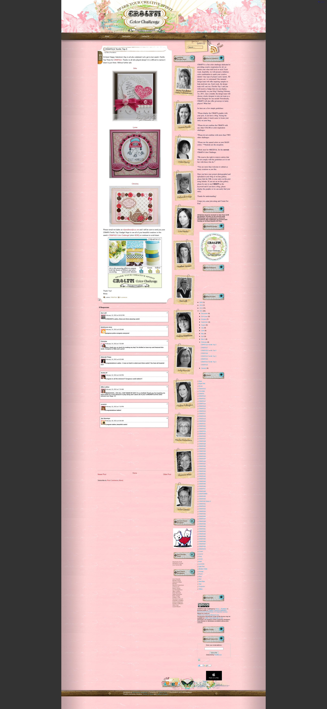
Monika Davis (176, 580)
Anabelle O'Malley (177, 600)
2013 (201, 305)
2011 (201, 311)
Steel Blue (202, 581)
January (204, 368)
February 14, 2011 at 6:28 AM (114, 329)
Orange (201, 571)
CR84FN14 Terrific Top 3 (116, 49)
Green (201, 559)
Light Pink (202, 566)
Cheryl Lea (175, 586)
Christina (135, 184)
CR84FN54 (202, 511)
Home (107, 36)
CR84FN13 (202, 403)
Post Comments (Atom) (115, 480)
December (204, 313)
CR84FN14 (118, 60)
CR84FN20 (202, 421)
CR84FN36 (202, 461)
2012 (201, 308)
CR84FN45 (202, 484)
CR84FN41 (202, 474)
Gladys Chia (176, 597)
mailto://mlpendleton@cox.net (214, 618)
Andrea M (104, 373)
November (204, 316)
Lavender (202, 564)
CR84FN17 (204, 347)
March (203, 339)
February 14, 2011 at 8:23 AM (114, 359)
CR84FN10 (202, 396)
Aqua (200, 381)
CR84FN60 (202, 526)
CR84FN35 (202, 458)
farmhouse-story (106, 327)
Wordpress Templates (140, 692)
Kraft (200, 561)
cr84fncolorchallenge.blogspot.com (208, 615)
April (202, 336)
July (202, 328)
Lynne (135, 127)
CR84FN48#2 (203, 493)
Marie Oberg (176, 588)
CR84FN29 (202, 443)
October (204, 319)
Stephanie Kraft (177, 562)
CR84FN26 (202, 436)
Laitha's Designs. (163, 694)
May (202, 333)
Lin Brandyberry (177, 589)
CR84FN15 (204, 359)
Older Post (167, 474)
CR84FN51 (202, 504)
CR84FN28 (202, 441)
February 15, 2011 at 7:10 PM (114, 406)
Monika (174, 583)
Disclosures (126, 36)
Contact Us (145, 36)
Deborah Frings (106, 357)
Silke (135, 68)
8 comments (123, 297)
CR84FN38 (202, 466)
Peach (201, 574)
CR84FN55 (202, 514)
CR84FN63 (202, 534)
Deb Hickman (176, 593)
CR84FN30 (202, 446)
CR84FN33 (202, 453)
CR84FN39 (202, 469)
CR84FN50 (202, 499)
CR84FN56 (202, 516)
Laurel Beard (176, 606)
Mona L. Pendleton (221, 609)
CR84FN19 (202, 418)
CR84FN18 (202, 416)
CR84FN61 (202, 529)
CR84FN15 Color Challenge (119, 235)
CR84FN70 (202, 549)
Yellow (200, 589)
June (203, 330)
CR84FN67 (202, 544)
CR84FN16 (204, 353)
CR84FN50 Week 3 (205, 501)
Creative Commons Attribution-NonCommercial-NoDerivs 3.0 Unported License (212, 611)
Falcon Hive (162, 692)
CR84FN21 (202, 423)
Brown (201, 386)
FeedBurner (218, 655)
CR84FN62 (202, 531)
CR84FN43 (202, 479)
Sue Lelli (104, 313)
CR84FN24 (202, 431)
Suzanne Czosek (177, 563)
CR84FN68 (202, 546)
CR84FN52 (202, 506)
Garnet (201, 554)
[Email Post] (98, 300)
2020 (201, 302)
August (203, 325)
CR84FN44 (202, 481)
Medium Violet (203, 569)
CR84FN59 (202, 524)
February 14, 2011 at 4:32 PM (114, 375)
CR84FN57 (202, 519)
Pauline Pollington (177, 603)
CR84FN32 (202, 451)
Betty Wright (176, 596)
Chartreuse (202, 388)
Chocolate (202, 391)
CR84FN (201, 393)
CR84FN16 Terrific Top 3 (208, 344)
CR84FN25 (202, 433)
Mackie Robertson (178, 585)
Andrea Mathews (177, 602)
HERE (136, 235)
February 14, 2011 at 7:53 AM (114, 343)
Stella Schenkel (177, 594)
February (204, 342)
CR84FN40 (202, 471)
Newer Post (102, 474)
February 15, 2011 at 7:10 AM (114, 389)
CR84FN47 (202, 488)
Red (200, 579)
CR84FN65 (202, 539)
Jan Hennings (105, 418)
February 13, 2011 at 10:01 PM (114, 315)
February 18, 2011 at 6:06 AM (114, 420)
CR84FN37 (202, 463)
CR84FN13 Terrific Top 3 (208, 362)
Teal (200, 584)
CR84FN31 (202, 448)
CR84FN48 (202, 491)
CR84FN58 (202, 521)
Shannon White (177, 582)
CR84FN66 (202, 541)
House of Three (148, 694)
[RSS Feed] (210, 48)
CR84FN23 (202, 428)
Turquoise (202, 586)
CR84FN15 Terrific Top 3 (208, 350)
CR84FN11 (202, 398)
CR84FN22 (202, 426)
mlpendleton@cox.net (131, 230)
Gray (200, 556)
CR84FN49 (202, 496)
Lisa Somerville (177, 565)
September (204, 322)
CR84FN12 (202, 401)
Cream (201, 551)
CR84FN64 (202, 536)
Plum (200, 576)
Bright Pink (202, 383)
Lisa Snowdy (176, 579)
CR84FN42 (202, 476)
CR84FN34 (202, 456)
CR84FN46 (202, 486)
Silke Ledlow (105, 387)
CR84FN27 (202, 438)
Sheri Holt (175, 605)
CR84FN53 (202, 509)
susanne (104, 404)
